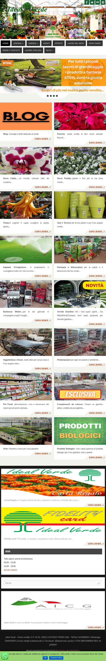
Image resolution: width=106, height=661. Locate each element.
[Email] (97, 2)
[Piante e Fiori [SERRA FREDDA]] (80, 160)
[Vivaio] (26, 205)
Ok (45, 658)
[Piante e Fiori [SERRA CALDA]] (26, 160)
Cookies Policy (56, 658)
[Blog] (26, 116)
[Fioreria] (80, 116)
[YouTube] (92, 2)
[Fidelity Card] (53, 521)
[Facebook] (86, 2)
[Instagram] (103, 2)
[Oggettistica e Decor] (26, 342)
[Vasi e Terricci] (80, 205)
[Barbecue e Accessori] (26, 294)
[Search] (98, 583)
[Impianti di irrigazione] (26, 249)
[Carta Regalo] (53, 482)
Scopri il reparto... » (43, 139)
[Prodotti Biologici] (80, 431)
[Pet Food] (26, 386)
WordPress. (74, 651)
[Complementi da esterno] (80, 386)
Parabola (62, 651)
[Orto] (26, 431)
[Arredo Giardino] (80, 294)
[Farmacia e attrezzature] (80, 249)
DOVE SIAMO (10, 570)
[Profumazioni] (80, 342)
